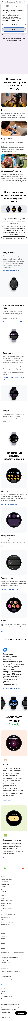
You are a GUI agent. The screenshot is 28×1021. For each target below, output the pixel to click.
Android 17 (4, 933)
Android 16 (4, 936)
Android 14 (4, 941)
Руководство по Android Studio (9, 955)
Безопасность (4, 881)
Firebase (3, 994)
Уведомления (7, 578)
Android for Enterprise (6, 879)
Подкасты (3, 891)
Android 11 (3, 948)
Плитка (4, 621)
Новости (3, 886)
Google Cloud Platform (7, 996)
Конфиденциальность (6, 908)
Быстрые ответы (8, 535)
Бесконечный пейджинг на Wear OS (13, 378)
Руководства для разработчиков (9, 957)
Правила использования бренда (10, 1007)
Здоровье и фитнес (6, 903)
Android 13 (4, 943)
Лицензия (16, 1004)
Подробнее (7, 800)
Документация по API (6, 960)
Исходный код (5, 884)
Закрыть (14, 24)
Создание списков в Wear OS (12, 322)
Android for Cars (5, 924)
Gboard (4, 491)
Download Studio (5, 962)
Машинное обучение (6, 900)
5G (2, 910)
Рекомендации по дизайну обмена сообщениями (15, 238)
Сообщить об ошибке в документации (11, 974)
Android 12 (4, 946)
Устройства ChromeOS (7, 922)
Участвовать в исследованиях (8, 979)
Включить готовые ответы (9, 547)
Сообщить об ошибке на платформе (10, 971)
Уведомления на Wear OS (11, 270)
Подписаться (21, 1013)
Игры (2, 898)
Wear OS (3, 919)
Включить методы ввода (11, 425)
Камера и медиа (5, 905)
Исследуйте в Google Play (11, 688)
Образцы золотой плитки (9, 632)
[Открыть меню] (2, 2)
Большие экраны (5, 917)
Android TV (4, 927)
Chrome (3, 991)
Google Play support (6, 976)
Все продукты (5, 999)
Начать (14, 29)
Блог (2, 889)
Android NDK (4, 965)
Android (3, 876)
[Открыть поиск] (17, 2)
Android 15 (4, 938)
